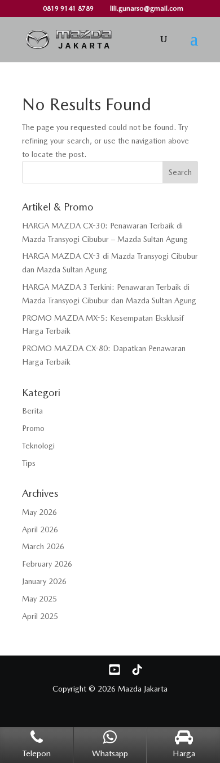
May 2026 (39, 512)
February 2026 (47, 563)
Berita (32, 410)
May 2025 (39, 598)
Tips (29, 463)
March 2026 (43, 546)
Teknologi (38, 445)
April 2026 (40, 529)
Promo (33, 428)
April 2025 (40, 616)
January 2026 (44, 581)
